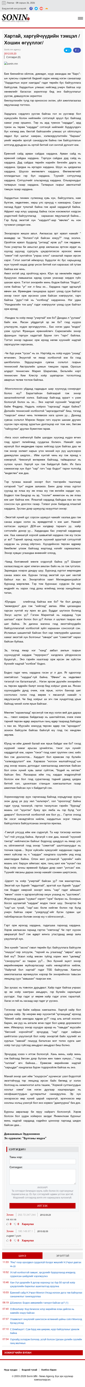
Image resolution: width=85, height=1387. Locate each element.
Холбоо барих (49, 1370)
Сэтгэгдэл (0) (13, 57)
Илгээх (42, 1206)
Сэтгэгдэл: (16, 1167)
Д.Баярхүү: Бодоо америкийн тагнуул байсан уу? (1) (39, 1302)
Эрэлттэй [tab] (62, 1255)
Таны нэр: (15, 1157)
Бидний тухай (29, 1370)
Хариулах (28, 1224)
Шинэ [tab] (22, 1255)
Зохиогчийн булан (17, 1352)
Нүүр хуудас (11, 1370)
